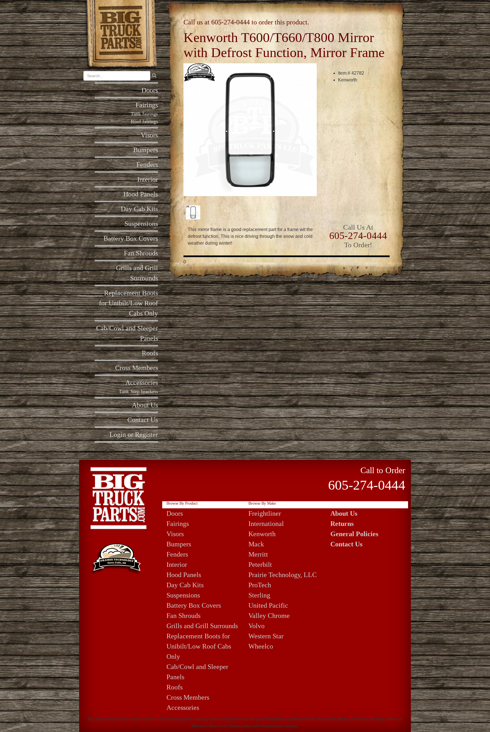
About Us (145, 405)
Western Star (266, 636)
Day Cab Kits (139, 209)
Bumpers (145, 150)
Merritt (258, 554)
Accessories (141, 382)
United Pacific (268, 605)
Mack (256, 544)
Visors (149, 135)
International (266, 523)
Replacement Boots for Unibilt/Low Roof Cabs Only (128, 303)
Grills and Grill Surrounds (202, 626)
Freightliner (264, 513)
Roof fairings (144, 121)
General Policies (354, 534)
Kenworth (262, 534)
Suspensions (141, 223)
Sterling (259, 595)
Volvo (256, 626)
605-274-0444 (230, 22)
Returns (342, 523)
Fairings (147, 105)
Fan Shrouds (141, 253)
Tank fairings (144, 114)
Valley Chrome (269, 615)
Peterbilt (260, 564)
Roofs (150, 353)
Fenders (147, 164)
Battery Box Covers (131, 238)
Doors (149, 90)
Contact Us (142, 419)
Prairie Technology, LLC (282, 574)
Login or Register (133, 434)
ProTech (259, 585)
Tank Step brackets (138, 391)
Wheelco (260, 646)
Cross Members (136, 368)
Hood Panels (140, 194)
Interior (147, 179)
